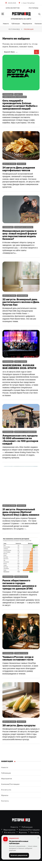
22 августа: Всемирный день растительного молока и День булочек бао (20, 302)
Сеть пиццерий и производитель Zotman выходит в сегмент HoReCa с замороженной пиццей (20, 104)
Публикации (16, 23)
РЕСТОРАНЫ (33, 8)
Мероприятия (27, 23)
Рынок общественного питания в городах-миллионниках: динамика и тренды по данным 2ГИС (19, 584)
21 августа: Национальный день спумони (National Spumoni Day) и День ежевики (20, 512)
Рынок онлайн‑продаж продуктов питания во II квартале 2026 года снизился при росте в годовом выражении (20, 758)
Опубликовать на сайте (21, 19)
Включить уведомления (19, 855)
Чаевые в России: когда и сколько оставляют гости (17, 658)
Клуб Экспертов (12, 8)
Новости (6, 23)
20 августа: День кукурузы (18, 725)
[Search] (39, 14)
